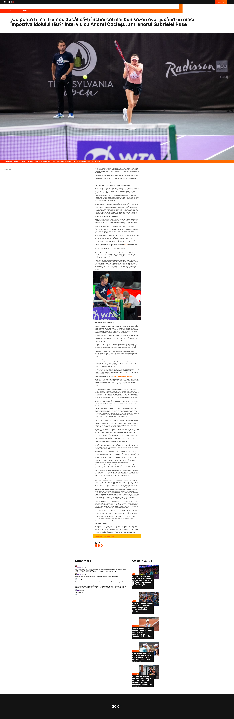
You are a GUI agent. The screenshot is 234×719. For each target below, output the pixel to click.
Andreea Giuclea (7, 167)
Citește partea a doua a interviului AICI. (105, 536)
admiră (126, 244)
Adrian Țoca (141, 587)
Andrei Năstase (140, 638)
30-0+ (133, 573)
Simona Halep (135, 674)
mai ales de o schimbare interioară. (123, 376)
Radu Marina (140, 612)
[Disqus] (102, 580)
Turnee (133, 600)
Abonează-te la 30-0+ (221, 2)
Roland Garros (135, 625)
